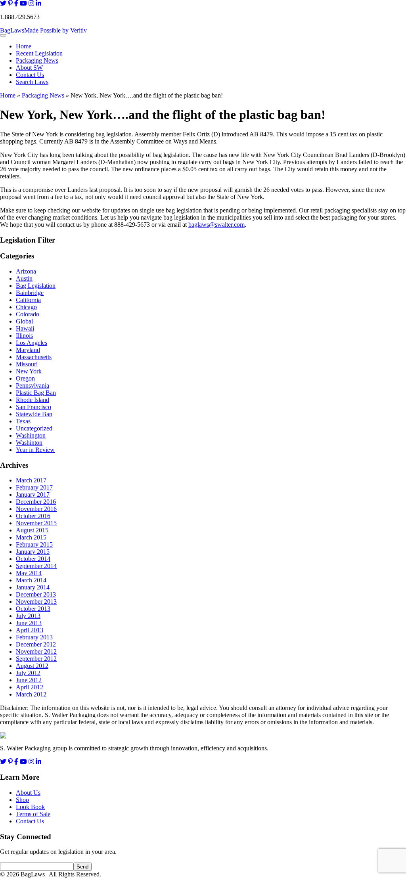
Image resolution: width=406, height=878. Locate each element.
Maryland (28, 349)
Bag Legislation (36, 285)
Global (24, 321)
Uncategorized (34, 428)
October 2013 (33, 608)
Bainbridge (30, 292)
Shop (22, 799)
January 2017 (33, 494)
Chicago (26, 307)
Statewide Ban (34, 414)
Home (23, 46)
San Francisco (33, 407)
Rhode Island (32, 399)
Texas (23, 421)
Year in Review (35, 449)
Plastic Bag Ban (36, 392)
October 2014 (33, 558)
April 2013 (29, 630)
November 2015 (36, 523)
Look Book (30, 806)
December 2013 (36, 594)
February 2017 (34, 487)
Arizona (26, 271)
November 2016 (36, 508)
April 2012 (29, 687)
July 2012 (28, 672)
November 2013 (36, 601)
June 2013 (29, 623)
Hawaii (25, 328)
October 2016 (33, 516)
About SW (29, 67)
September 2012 (36, 658)
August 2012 (32, 665)
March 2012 (31, 694)
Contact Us (30, 74)
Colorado (27, 314)
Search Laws (32, 81)
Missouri (27, 364)
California (28, 299)
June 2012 (29, 680)
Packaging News (37, 60)
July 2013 (28, 615)
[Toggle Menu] (3, 35)
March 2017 (31, 480)
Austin (24, 278)
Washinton (29, 442)
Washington (31, 435)
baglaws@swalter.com (216, 224)
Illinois (24, 335)
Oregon (25, 378)
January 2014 (33, 587)
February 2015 (34, 544)
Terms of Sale (33, 814)
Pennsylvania (32, 385)
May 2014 (29, 573)
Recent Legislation (39, 53)
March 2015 (31, 537)
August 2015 (32, 530)
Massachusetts (34, 357)
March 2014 (31, 580)
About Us (28, 792)
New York (29, 371)
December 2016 (36, 501)
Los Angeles (31, 342)
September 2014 (36, 565)
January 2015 (33, 551)
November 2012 (36, 651)
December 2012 (36, 644)
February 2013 (34, 637)
